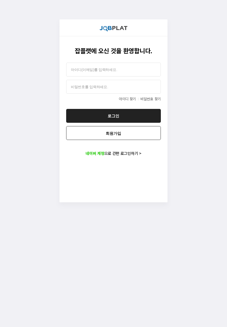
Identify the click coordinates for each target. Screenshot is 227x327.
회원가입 (113, 133)
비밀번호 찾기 (150, 99)
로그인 (113, 116)
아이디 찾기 (127, 99)
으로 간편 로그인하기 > (113, 153)
